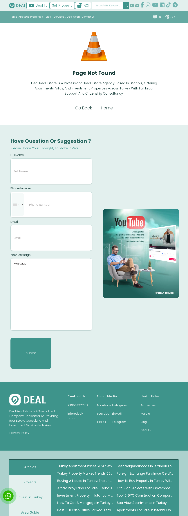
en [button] (160, 17)
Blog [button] (48, 16)
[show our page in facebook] (142, 5)
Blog (143, 422)
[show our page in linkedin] (162, 5)
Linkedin (117, 414)
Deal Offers (73, 16)
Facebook (101, 405)
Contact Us (88, 16)
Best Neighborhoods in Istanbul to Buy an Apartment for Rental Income (145, 466)
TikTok (101, 422)
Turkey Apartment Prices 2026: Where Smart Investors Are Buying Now (85, 466)
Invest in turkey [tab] (30, 497)
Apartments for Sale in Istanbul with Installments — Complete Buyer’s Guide (145, 510)
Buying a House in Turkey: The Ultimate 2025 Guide (85, 481)
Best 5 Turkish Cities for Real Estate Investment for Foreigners (85, 510)
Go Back (83, 108)
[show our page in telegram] (175, 5)
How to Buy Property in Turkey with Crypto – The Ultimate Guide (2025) (145, 481)
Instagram (117, 405)
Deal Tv (145, 430)
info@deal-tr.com (76, 416)
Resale (145, 414)
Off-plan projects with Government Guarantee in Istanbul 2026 (145, 488)
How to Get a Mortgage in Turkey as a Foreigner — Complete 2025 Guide (85, 503)
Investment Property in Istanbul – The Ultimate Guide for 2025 (85, 495)
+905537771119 (78, 405)
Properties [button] (36, 16)
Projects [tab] (30, 482)
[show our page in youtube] (155, 5)
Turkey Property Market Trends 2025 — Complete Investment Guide (85, 473)
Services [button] (59, 16)
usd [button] (173, 17)
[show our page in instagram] (148, 5)
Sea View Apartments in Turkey (142, 503)
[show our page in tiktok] (168, 5)
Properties (148, 405)
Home (13, 16)
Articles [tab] (30, 467)
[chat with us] (8, 495)
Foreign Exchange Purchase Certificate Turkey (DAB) (145, 473)
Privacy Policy (19, 433)
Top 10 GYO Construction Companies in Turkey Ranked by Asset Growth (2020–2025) (145, 495)
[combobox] (18, 204)
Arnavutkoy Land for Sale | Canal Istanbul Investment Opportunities (85, 488)
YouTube (101, 414)
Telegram (117, 422)
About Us (24, 16)
